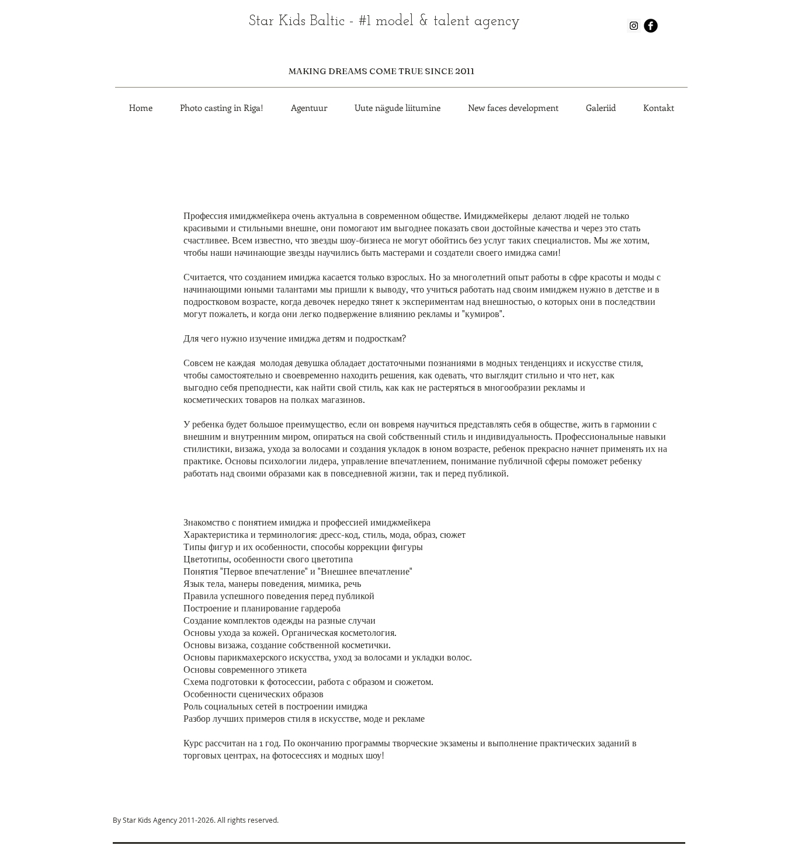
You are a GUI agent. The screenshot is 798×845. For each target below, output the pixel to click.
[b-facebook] (651, 26)
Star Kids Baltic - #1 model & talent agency (384, 21)
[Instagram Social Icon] (634, 26)
